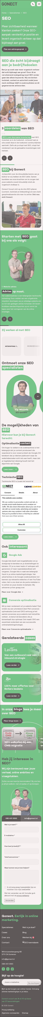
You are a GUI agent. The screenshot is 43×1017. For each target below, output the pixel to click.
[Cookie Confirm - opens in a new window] (32, 486)
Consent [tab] (8, 492)
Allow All (21, 524)
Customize (21, 530)
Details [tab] (21, 492)
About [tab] (35, 492)
